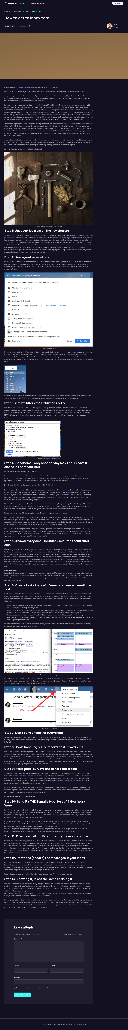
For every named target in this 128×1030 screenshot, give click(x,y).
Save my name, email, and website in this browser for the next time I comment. (40, 988)
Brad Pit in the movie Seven (21, 87)
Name (16, 966)
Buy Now (118, 3)
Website (17, 978)
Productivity (17, 11)
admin (116, 27)
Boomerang (41, 862)
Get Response (65, 495)
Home (8, 11)
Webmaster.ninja (52, 264)
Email (52, 966)
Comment (18, 939)
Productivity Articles (36, 3)
